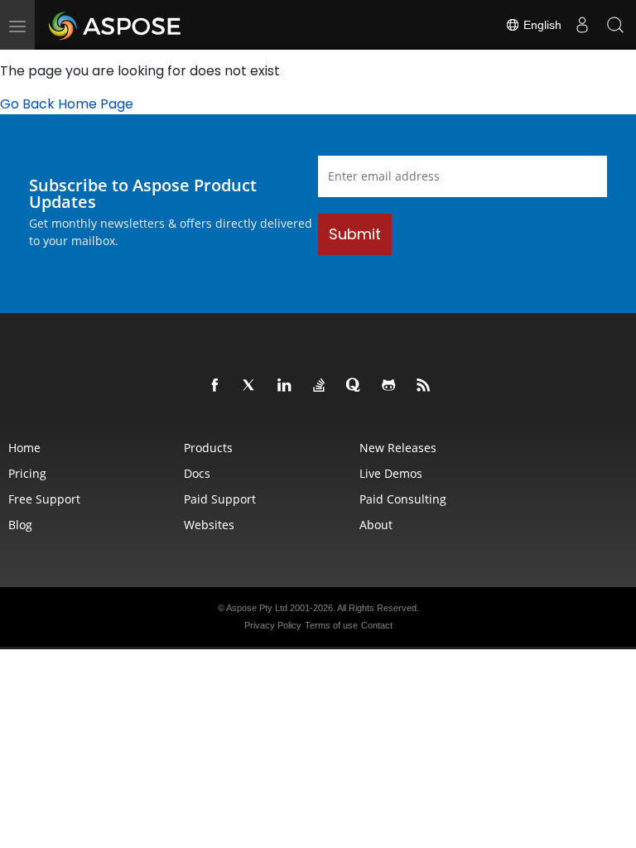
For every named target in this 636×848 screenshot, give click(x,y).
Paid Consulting (402, 499)
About (376, 524)
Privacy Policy (272, 625)
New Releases (397, 447)
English (540, 24)
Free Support (44, 499)
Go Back (27, 103)
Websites (209, 524)
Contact (377, 625)
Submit (355, 234)
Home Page (95, 103)
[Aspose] (115, 25)
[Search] (615, 25)
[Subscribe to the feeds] (424, 386)
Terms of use (331, 625)
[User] (582, 25)
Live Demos (390, 473)
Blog (20, 524)
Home (24, 447)
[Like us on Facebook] (215, 386)
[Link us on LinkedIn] (285, 386)
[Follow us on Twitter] (250, 386)
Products (208, 447)
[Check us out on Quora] (354, 386)
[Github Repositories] (389, 386)
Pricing (27, 473)
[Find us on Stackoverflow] (319, 386)
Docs (197, 473)
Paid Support (220, 499)
